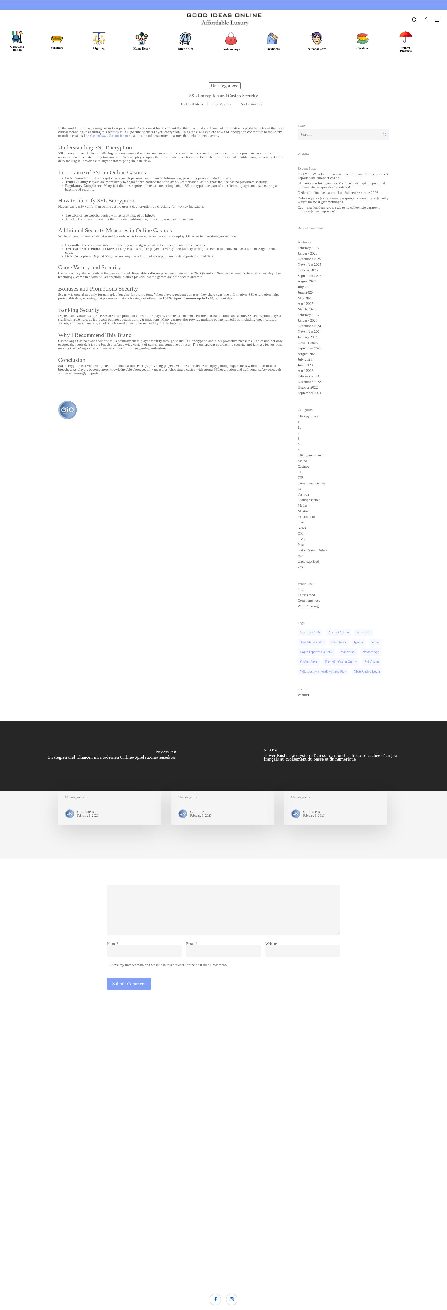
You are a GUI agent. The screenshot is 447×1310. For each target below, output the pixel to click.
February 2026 (308, 248)
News (302, 528)
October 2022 (308, 387)
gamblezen (338, 642)
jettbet (375, 642)
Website (271, 943)
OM (300, 533)
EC (300, 489)
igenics (358, 642)
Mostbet (303, 511)
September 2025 (310, 276)
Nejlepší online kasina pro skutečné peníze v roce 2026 (338, 192)
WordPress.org (308, 606)
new (301, 522)
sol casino (372, 661)
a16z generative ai (311, 455)
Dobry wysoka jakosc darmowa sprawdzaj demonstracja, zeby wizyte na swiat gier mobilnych (343, 200)
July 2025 (305, 287)
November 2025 (310, 264)
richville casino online (341, 661)
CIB (301, 477)
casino (302, 461)
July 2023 (305, 359)
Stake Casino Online (312, 550)
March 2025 (306, 309)
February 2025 (308, 315)
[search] (414, 19)
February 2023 (308, 376)
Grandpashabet (309, 500)
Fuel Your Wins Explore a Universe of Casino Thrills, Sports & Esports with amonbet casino (343, 176)
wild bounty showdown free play (323, 671)
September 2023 (310, 348)
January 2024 (308, 337)
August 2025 (307, 281)
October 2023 (308, 343)
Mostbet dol (306, 517)
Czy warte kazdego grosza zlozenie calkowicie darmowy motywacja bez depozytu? (339, 209)
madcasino (348, 652)
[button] (437, 19)
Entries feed (306, 595)
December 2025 (309, 259)
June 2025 (305, 292)
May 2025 (305, 298)
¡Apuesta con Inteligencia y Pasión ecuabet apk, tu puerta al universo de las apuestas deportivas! (341, 185)
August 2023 (307, 354)
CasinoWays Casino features (110, 135)
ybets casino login (367, 671)
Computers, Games (311, 483)
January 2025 (308, 320)
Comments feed (309, 600)
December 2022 (309, 382)
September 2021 (310, 393)
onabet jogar (308, 661)
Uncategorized (224, 85)
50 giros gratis (310, 632)
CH (300, 472)
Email (191, 943)
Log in (302, 589)
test (300, 556)
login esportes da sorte (316, 652)
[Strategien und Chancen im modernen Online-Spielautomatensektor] (112, 756)
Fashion (303, 494)
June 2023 (305, 365)
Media (302, 505)
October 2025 (308, 270)
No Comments (251, 104)
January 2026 (308, 253)
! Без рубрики (308, 416)
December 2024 (309, 326)
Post (301, 544)
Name (113, 943)
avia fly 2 (364, 632)
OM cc (303, 539)
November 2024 (310, 331)
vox (300, 567)
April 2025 (306, 303)
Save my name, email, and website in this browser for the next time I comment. (169, 965)
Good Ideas (194, 104)
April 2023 (306, 370)
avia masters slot (311, 642)
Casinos (303, 466)
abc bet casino (338, 632)
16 (299, 427)
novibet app (370, 652)
